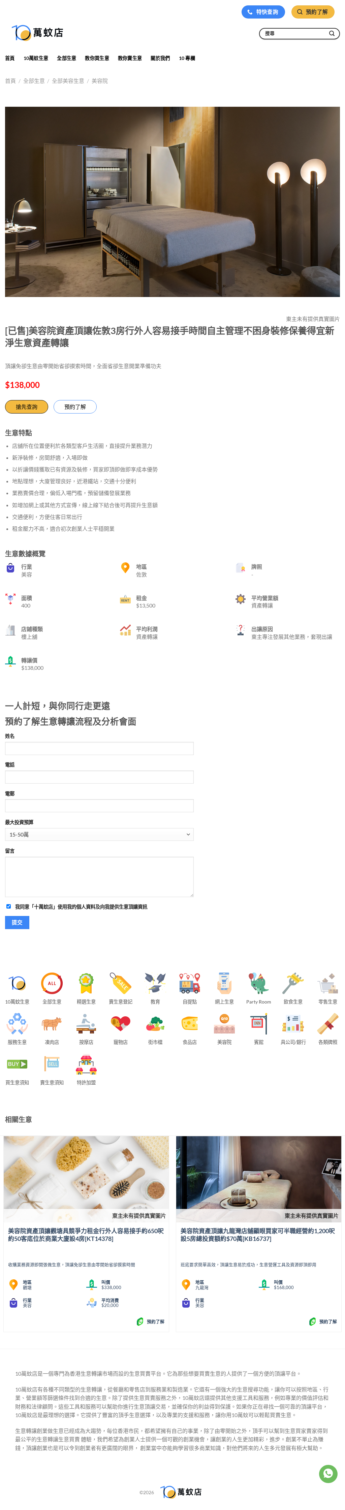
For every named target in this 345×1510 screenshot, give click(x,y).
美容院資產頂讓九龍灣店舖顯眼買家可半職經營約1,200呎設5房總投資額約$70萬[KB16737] (258, 1234)
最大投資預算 (19, 822)
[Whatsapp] (328, 1474)
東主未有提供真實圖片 (139, 1215)
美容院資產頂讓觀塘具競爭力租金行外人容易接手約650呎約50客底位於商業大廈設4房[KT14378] (86, 1234)
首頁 (10, 58)
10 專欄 (187, 58)
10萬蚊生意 (36, 58)
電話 (9, 764)
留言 (9, 851)
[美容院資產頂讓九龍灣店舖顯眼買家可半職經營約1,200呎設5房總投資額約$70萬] (258, 1179)
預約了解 (75, 406)
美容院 (100, 80)
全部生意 (66, 58)
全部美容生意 (68, 80)
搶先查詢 (26, 406)
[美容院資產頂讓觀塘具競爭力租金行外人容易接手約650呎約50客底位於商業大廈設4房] (86, 1179)
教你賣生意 (130, 58)
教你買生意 (97, 58)
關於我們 (160, 58)
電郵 (9, 793)
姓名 (9, 736)
